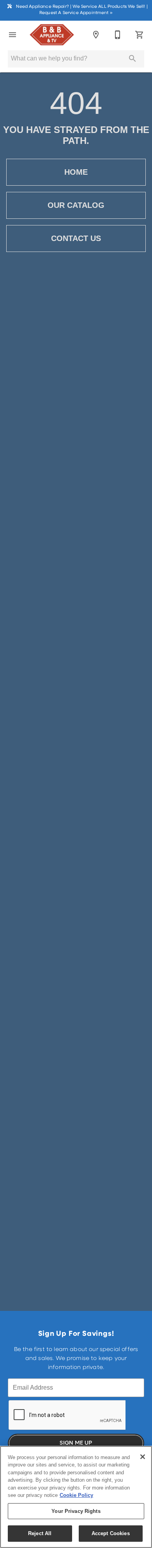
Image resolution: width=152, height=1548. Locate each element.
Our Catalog (76, 205)
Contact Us (76, 238)
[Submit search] (132, 58)
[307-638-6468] (117, 34)
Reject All (39, 1533)
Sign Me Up (76, 1443)
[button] (12, 34)
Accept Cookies (111, 1533)
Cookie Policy (76, 1495)
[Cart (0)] (139, 34)
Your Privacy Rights (75, 1511)
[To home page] (52, 34)
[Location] (96, 34)
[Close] (142, 1456)
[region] (76, 1497)
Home (76, 172)
